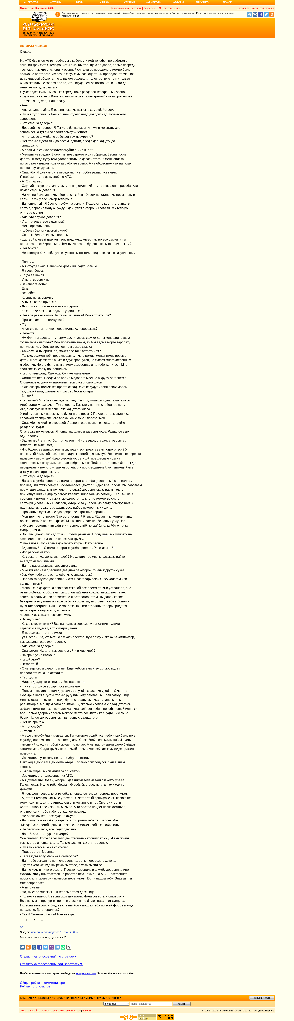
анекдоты (42, 998)
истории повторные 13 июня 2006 (54, 932)
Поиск (227, 2)
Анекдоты (31, 2)
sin (22, 926)
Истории (56, 2)
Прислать (202, 2)
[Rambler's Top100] (128, 1017)
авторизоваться (86, 973)
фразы (101, 998)
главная (26, 998)
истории (58, 998)
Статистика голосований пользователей (50, 964)
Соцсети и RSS (152, 8)
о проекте (59, 1010)
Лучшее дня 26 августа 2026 (37, 8)
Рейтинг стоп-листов (35, 986)
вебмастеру (74, 1010)
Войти (254, 8)
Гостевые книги (171, 8)
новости (87, 1010)
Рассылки (136, 8)
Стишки (129, 2)
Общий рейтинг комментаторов (43, 982)
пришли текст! (262, 997)
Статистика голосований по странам (47, 956)
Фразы (104, 2)
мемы (90, 998)
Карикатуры (154, 2)
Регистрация (267, 8)
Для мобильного (119, 8)
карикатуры (74, 998)
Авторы (178, 2)
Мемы (80, 2)
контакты (47, 1010)
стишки (113, 998)
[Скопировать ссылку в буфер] (68, 947)
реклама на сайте (30, 1010)
